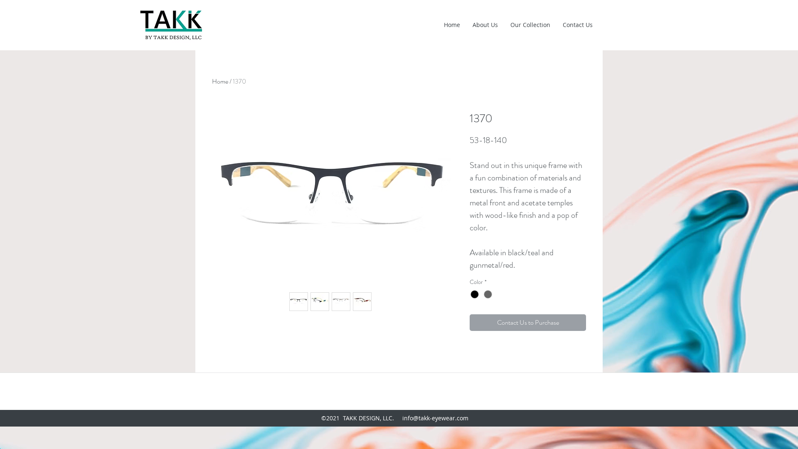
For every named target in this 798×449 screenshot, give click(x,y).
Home (220, 81)
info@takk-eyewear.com (435, 418)
